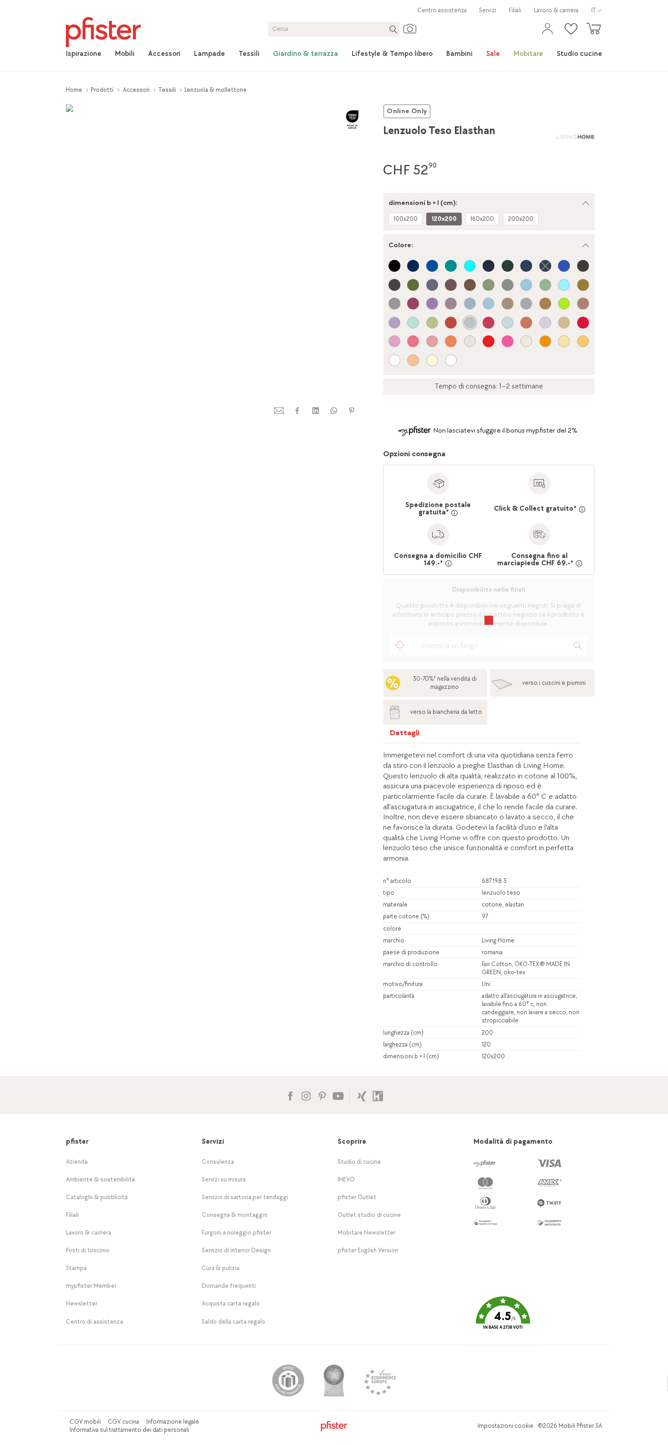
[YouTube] (338, 1095)
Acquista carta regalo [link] (231, 1303)
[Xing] (362, 1095)
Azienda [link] (77, 1162)
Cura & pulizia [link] (220, 1268)
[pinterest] (352, 410)
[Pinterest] (322, 1095)
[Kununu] (378, 1095)
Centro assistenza (442, 10)
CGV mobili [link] (85, 1421)
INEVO (346, 1179)
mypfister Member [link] (91, 1286)
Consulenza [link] (218, 1162)
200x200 (520, 219)
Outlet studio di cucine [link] (369, 1215)
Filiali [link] (515, 10)
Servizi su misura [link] (224, 1179)
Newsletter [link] (81, 1303)
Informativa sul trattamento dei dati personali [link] (129, 1430)
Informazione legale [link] (172, 1421)
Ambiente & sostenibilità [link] (100, 1179)
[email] (279, 410)
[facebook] (297, 410)
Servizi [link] (487, 10)
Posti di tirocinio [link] (88, 1250)
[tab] (405, 735)
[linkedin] (315, 410)
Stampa (76, 1268)
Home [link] (74, 90)
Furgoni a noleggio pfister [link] (236, 1232)
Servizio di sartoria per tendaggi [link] (245, 1197)
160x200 (482, 219)
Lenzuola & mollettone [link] (215, 90)
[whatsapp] (333, 410)
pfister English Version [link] (368, 1250)
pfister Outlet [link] (357, 1197)
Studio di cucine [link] (359, 1162)
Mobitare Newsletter (366, 1232)
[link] (83, 54)
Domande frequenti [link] (229, 1286)
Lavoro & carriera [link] (556, 10)
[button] (503, 1319)
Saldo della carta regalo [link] (233, 1321)
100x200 (406, 219)
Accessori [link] (136, 90)
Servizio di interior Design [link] (236, 1250)
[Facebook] (290, 1095)
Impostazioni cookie (505, 1426)
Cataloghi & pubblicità (97, 1197)
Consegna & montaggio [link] (235, 1215)
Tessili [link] (167, 90)
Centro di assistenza (94, 1321)
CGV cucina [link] (123, 1421)
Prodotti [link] (102, 90)
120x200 (444, 219)
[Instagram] (306, 1095)
